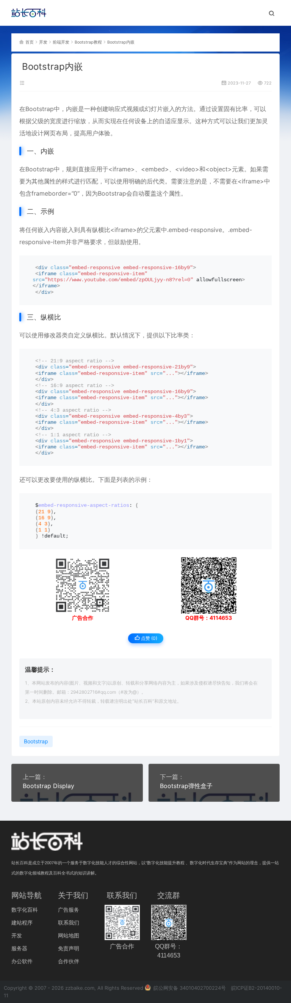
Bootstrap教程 (88, 42)
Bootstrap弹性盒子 (186, 786)
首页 (29, 42)
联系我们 (68, 922)
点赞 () (148, 638)
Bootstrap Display (48, 786)
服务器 (19, 948)
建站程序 (22, 922)
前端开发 (61, 42)
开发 (43, 42)
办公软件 (22, 961)
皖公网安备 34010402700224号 (189, 988)
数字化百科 (24, 909)
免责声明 (68, 948)
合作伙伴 (68, 961)
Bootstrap (39, 109)
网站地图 (68, 935)
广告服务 (68, 909)
